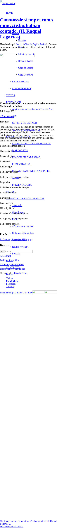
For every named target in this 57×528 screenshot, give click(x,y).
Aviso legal (5, 256)
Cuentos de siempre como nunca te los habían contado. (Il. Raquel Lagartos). (26, 28)
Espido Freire (20, 273)
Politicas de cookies (9, 260)
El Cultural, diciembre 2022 (13, 239)
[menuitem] (34, 122)
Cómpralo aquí (7, 116)
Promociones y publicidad (12, 268)
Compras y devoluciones (12, 264)
